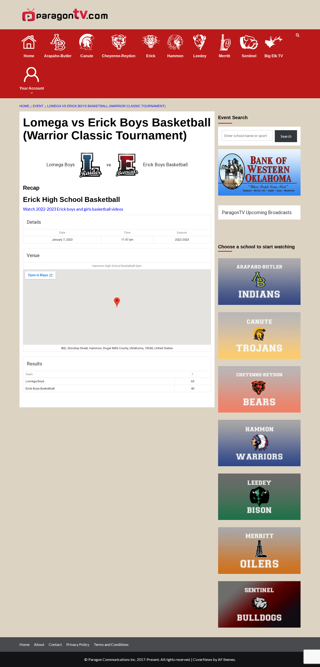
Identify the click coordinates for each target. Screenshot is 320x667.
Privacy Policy (77, 644)
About (39, 644)
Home (24, 644)
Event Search (233, 117)
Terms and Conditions (111, 644)
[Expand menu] (31, 93)
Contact (55, 644)
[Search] (298, 35)
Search (286, 136)
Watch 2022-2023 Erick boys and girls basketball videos (73, 209)
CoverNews (202, 659)
